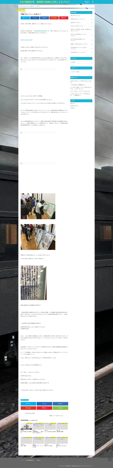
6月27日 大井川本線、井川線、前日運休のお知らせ (81, 30)
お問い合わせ (87, 2)
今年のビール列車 (77, 25)
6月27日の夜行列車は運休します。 (78, 40)
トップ (22, 460)
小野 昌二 (78, 88)
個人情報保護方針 (30, 460)
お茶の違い (76, 22)
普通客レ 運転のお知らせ (79, 44)
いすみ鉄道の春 (73, 84)
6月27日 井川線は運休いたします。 (79, 35)
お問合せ (38, 460)
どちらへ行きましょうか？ (76, 91)
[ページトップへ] (110, 459)
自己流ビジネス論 (25, 399)
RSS (73, 100)
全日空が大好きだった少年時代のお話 (78, 80)
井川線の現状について (78, 52)
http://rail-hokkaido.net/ (26, 40)
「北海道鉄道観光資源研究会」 (40, 30)
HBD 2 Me (75, 15)
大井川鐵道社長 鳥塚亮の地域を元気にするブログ (44, 2)
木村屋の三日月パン (77, 19)
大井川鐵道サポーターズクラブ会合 (78, 48)
